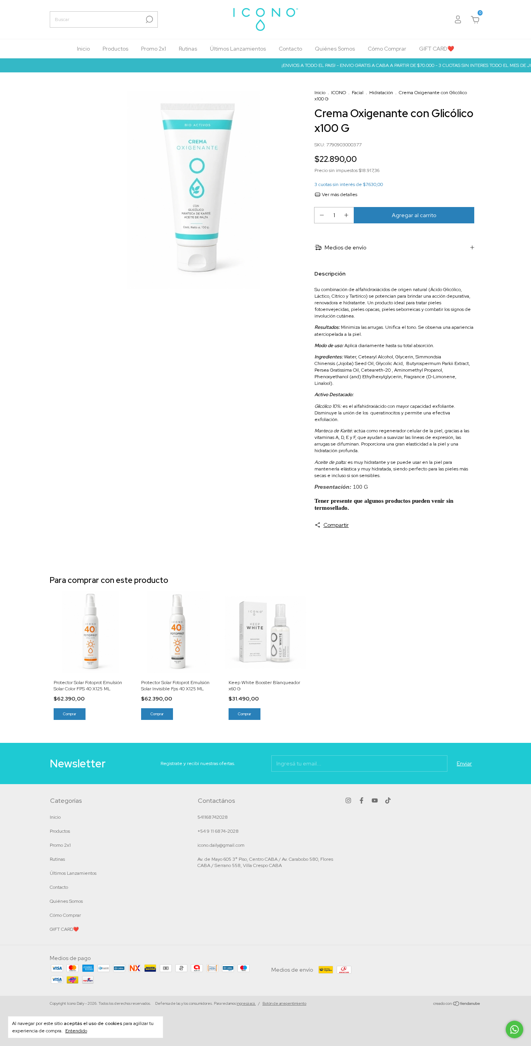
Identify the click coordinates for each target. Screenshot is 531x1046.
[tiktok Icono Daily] (388, 800)
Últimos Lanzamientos (238, 48)
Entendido (76, 1031)
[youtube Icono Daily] (375, 800)
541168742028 (212, 817)
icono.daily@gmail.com (221, 845)
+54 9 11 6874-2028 (218, 831)
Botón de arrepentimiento (284, 1003)
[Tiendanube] (457, 1004)
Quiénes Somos (335, 48)
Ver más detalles (339, 194)
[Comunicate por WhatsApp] (514, 1029)
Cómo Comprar (387, 48)
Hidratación (381, 93)
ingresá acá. (246, 1003)
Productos (115, 48)
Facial (357, 93)
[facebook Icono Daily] (361, 800)
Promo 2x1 (153, 48)
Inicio (83, 48)
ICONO (338, 93)
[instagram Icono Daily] (348, 800)
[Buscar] (148, 19)
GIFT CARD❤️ (436, 48)
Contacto (290, 48)
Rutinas (188, 48)
